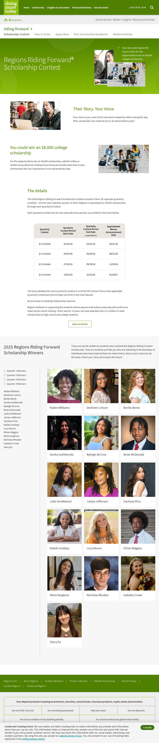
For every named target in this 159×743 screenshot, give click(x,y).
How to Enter (42, 34)
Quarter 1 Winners (16, 370)
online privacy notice (33, 738)
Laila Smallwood (12, 413)
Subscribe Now (137, 7)
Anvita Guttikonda (13, 402)
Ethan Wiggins (11, 432)
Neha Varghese (11, 435)
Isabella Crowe (11, 443)
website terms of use (70, 735)
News (27, 7)
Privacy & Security (79, 681)
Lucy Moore (10, 428)
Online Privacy (129, 681)
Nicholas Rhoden (12, 439)
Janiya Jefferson (12, 417)
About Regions (31, 681)
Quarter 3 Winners (16, 379)
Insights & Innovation (58, 7)
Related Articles (122, 34)
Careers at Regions (36, 685)
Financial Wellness (81, 7)
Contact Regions (12, 685)
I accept (147, 727)
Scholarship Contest (17, 34)
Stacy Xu (8, 447)
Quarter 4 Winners (16, 383)
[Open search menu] (151, 7)
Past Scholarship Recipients (91, 34)
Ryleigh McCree (12, 406)
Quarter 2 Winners (16, 375)
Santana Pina (11, 421)
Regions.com (11, 681)
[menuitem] (27, 7)
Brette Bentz (10, 398)
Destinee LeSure (12, 394)
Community (38, 7)
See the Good (101, 7)
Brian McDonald (12, 409)
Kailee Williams (11, 391)
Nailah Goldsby (11, 424)
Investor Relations (54, 681)
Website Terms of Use (105, 681)
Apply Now (62, 34)
